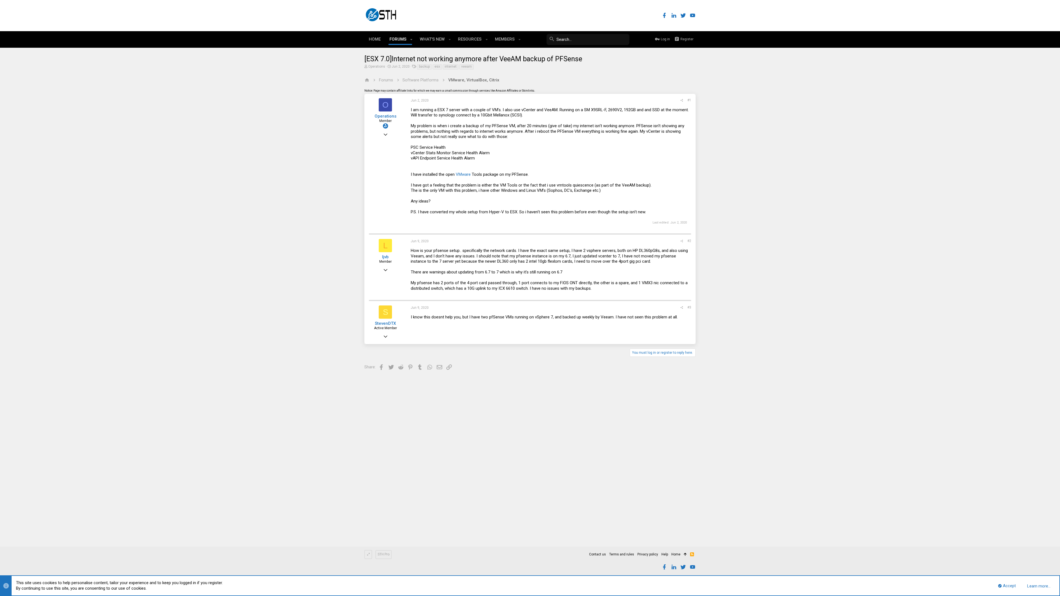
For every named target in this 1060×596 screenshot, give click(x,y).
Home (675, 554)
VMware (463, 174)
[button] (411, 39)
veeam (466, 66)
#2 (689, 241)
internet (451, 66)
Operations (376, 66)
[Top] (685, 554)
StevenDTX (385, 323)
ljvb (385, 256)
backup (424, 66)
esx (437, 66)
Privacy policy (647, 554)
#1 (689, 100)
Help (664, 554)
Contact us (597, 554)
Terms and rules (621, 554)
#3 (689, 307)
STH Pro (383, 554)
